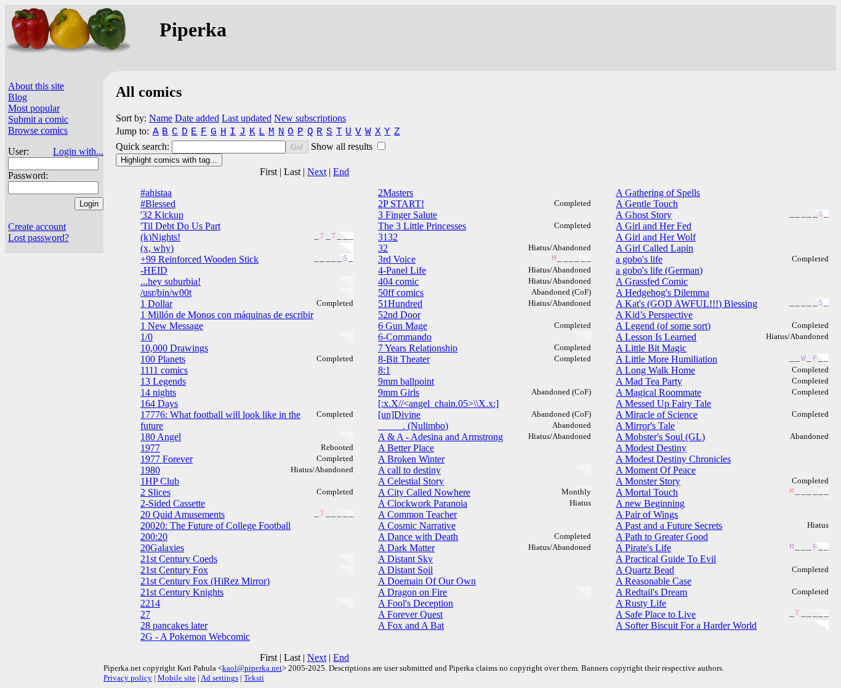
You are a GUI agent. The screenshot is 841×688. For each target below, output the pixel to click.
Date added (197, 118)
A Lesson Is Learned (656, 337)
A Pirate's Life (643, 548)
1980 (150, 470)
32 (383, 248)
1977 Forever (166, 459)
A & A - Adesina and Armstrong (440, 437)
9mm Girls (398, 392)
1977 (150, 448)
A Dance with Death (418, 536)
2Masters (395, 192)
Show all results (343, 146)
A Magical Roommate (658, 392)
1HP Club (159, 481)
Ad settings (219, 677)
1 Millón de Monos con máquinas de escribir (226, 314)
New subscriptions (310, 118)
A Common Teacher (417, 514)
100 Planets (162, 359)
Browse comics (38, 130)
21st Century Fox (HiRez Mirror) (205, 581)
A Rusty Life (641, 603)
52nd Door (399, 314)
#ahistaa (156, 192)
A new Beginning (650, 503)
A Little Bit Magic (651, 348)
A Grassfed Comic (652, 281)
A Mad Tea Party (649, 381)
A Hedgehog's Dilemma (662, 292)
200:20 (153, 536)
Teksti (254, 677)
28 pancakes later (173, 625)
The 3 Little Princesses (422, 226)
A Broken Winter (411, 459)
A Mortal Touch (647, 492)
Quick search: (144, 146)
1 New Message (171, 326)
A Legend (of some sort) (663, 326)
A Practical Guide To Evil (666, 559)
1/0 (146, 337)
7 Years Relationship (417, 348)
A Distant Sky (405, 559)
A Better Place (406, 448)
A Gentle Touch (647, 204)
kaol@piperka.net (252, 668)
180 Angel (160, 437)
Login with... (78, 151)
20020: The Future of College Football (215, 525)
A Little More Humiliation (666, 359)
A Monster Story (648, 481)
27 (145, 614)
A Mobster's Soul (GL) (660, 437)
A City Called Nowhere (424, 492)
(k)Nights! (160, 237)
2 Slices (155, 492)
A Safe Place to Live (656, 614)
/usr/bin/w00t (165, 292)
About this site (36, 86)
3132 (388, 237)
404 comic (398, 281)
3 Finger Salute (407, 215)
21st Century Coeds (178, 559)
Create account (37, 226)
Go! (297, 147)
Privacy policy (127, 677)
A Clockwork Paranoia (422, 503)
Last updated (247, 118)
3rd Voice (397, 259)
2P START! (401, 204)
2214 (150, 603)
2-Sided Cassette (172, 503)
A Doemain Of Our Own (427, 581)
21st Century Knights (181, 592)
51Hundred (400, 303)
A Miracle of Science (657, 414)
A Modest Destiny (651, 448)
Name (160, 118)
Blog (17, 97)
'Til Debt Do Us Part (180, 226)
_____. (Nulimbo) (413, 425)
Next (316, 171)
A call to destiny (409, 470)
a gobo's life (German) (659, 270)
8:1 (384, 370)
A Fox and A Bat (411, 625)
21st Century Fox (174, 570)
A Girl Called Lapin (654, 248)
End (341, 171)
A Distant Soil (405, 570)
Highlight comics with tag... (169, 160)
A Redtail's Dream (651, 592)
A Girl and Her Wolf (656, 237)
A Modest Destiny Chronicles (673, 459)
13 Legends (163, 381)
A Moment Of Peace (656, 470)
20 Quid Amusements (182, 514)
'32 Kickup (161, 215)
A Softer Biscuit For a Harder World (686, 625)
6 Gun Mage (402, 326)
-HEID (153, 270)
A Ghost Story (644, 215)
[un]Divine (399, 414)
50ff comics (401, 292)
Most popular (34, 108)
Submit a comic (38, 119)
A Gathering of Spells (658, 192)
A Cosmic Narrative (417, 525)
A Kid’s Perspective (654, 314)
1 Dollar (156, 303)
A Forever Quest (410, 614)
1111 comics (164, 370)
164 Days (159, 403)
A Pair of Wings (647, 514)
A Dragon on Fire (412, 592)
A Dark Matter (406, 548)
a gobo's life (639, 259)
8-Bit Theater (404, 359)
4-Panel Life (402, 270)
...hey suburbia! (170, 281)
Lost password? (38, 237)
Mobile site (177, 677)
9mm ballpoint (406, 381)
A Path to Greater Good (662, 536)
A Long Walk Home (655, 370)
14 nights (158, 392)
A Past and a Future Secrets (669, 525)
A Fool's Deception (415, 603)
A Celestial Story (411, 481)
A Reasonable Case (653, 581)
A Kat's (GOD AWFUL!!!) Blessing (686, 303)
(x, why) (157, 248)
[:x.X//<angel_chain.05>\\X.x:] (438, 403)
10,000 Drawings (174, 348)
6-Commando (405, 337)
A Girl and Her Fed (653, 226)
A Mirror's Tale (645, 425)
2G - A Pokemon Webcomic (195, 636)
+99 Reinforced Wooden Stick (199, 259)
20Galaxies (162, 548)
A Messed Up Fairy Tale (663, 403)
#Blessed (157, 204)
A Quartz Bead (645, 570)
